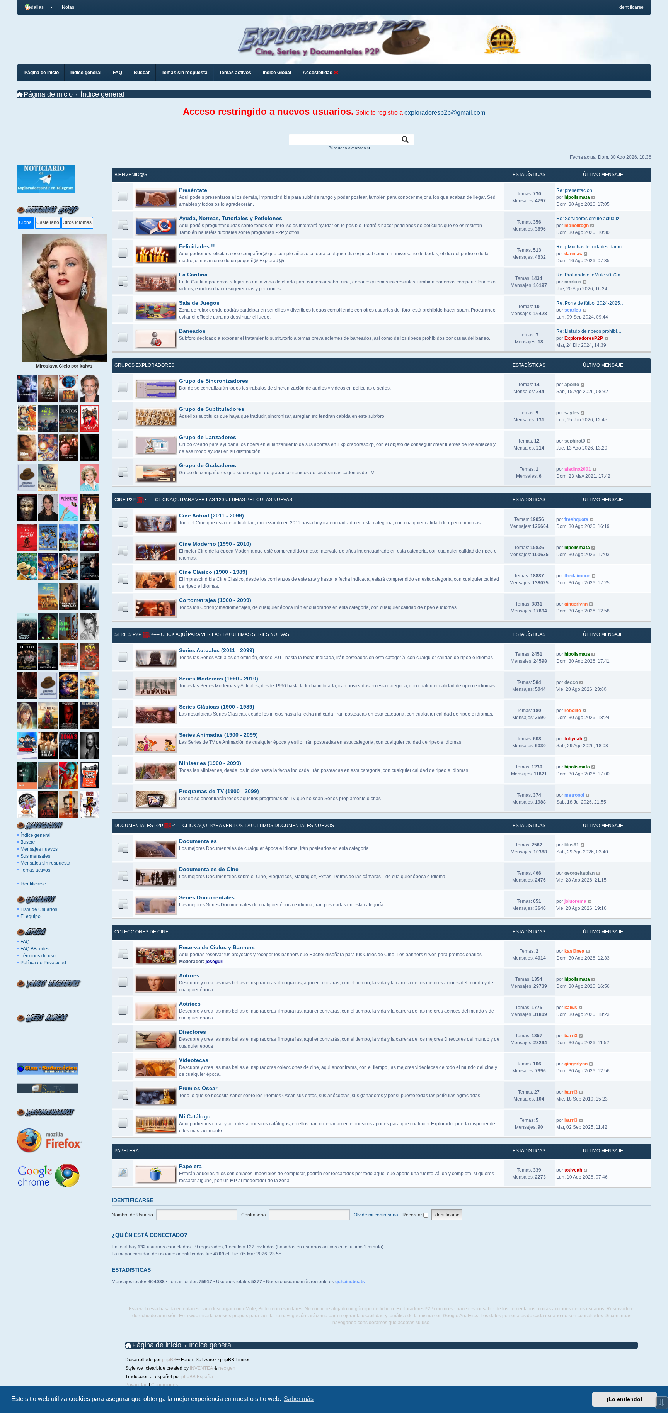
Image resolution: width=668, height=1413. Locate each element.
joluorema (575, 901)
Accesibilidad (318, 72)
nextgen (226, 1368)
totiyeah (573, 738)
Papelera (126, 1150)
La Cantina (193, 274)
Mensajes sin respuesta (45, 863)
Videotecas (193, 1060)
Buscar (27, 842)
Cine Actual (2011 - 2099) (211, 515)
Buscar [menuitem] (142, 72)
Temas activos (35, 870)
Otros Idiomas (77, 222)
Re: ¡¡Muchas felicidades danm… (591, 246)
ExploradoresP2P (583, 338)
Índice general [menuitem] (85, 72)
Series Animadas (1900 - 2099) (218, 735)
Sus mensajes (35, 856)
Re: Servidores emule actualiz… (590, 218)
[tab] (26, 223)
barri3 (571, 1035)
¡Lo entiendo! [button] (624, 1399)
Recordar (412, 1215)
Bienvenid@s (130, 174)
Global (26, 222)
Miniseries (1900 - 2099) (210, 763)
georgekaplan (579, 873)
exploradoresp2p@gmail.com (444, 112)
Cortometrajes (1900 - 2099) (215, 600)
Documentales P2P (138, 825)
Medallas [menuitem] (34, 7)
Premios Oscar (198, 1088)
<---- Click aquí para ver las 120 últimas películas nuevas (218, 499)
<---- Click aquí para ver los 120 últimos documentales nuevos (252, 825)
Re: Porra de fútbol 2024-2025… (590, 303)
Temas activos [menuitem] (235, 72)
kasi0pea (574, 951)
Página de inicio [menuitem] (41, 72)
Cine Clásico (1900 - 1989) (213, 572)
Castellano (47, 222)
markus (572, 282)
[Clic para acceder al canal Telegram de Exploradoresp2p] (46, 191)
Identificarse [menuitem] (631, 7)
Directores (192, 1032)
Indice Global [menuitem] (277, 72)
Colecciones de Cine (141, 932)
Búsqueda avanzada (348, 148)
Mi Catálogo (195, 1116)
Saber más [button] (299, 1399)
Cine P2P (125, 499)
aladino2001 (577, 469)
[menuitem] (64, 7)
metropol (574, 795)
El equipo (30, 916)
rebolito (572, 710)
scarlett (572, 310)
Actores (189, 975)
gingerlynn (576, 604)
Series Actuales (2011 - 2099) (216, 650)
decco (571, 682)
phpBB (169, 1359)
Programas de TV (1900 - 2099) (219, 791)
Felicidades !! (197, 246)
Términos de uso (38, 955)
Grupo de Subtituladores (211, 409)
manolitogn (576, 225)
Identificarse (33, 884)
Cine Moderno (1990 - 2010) (215, 544)
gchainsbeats (350, 1281)
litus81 (571, 845)
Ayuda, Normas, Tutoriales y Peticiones (230, 218)
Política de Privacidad (43, 962)
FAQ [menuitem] (117, 72)
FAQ (24, 942)
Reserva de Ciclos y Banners (217, 947)
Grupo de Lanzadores (207, 437)
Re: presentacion (574, 190)
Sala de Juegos (199, 303)
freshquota (576, 519)
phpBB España (197, 1376)
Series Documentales (207, 897)
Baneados (192, 331)
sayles (571, 413)
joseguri (214, 961)
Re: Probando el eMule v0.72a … (591, 275)
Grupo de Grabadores (207, 465)
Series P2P (127, 634)
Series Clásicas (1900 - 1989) (216, 707)
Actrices (190, 1004)
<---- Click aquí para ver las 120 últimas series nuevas (219, 634)
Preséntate (193, 190)
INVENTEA (201, 1368)
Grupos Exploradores (144, 365)
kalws (570, 1007)
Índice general (35, 835)
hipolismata (577, 197)
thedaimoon (577, 575)
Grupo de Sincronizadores (213, 381)
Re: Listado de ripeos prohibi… (589, 331)
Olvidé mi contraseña (376, 1215)
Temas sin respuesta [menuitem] (185, 72)
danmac (573, 253)
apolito (571, 384)
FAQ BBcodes (34, 949)
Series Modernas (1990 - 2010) (218, 678)
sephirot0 (574, 441)
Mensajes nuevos (39, 849)
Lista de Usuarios (38, 909)
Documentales (198, 841)
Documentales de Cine (209, 869)
